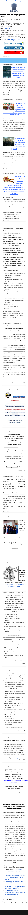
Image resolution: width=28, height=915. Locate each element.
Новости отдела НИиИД (8, 173)
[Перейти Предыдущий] (8, 902)
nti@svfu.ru (8, 28)
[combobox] (10, 56)
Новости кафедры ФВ (8, 431)
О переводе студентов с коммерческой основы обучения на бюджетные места (15, 892)
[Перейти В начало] (4, 902)
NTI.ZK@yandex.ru (14, 40)
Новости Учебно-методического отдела (12, 323)
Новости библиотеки (8, 563)
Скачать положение (8, 379)
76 (19, 903)
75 (15, 903)
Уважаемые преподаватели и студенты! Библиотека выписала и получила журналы (15, 883)
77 (22, 903)
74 (11, 903)
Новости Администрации (9, 225)
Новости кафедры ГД (8, 389)
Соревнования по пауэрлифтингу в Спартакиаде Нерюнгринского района (15, 877)
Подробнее (6, 94)
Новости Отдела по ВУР (8, 64)
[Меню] (5, 60)
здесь (17, 758)
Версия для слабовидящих (14, 1)
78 (26, 903)
